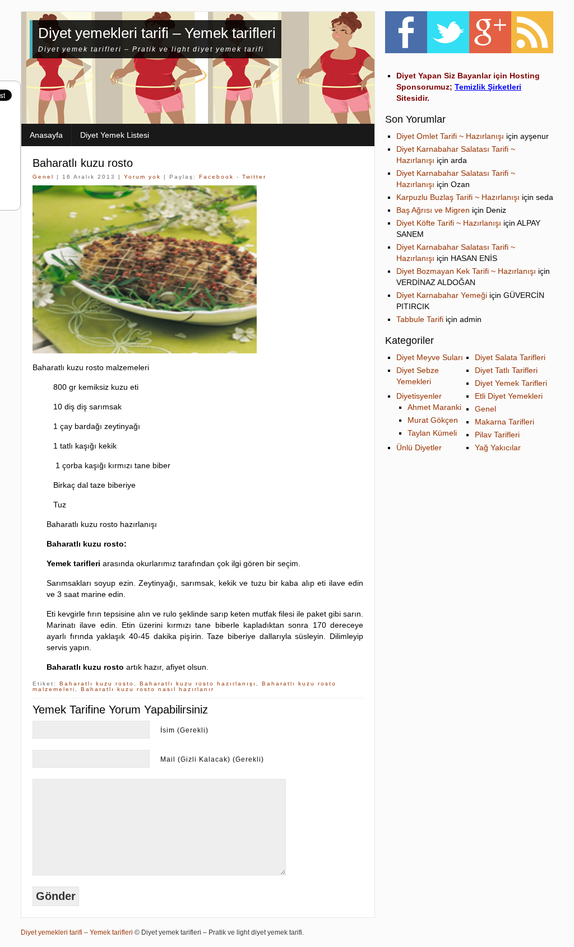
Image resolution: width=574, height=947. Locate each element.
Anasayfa (46, 134)
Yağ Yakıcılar (498, 447)
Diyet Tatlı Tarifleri (506, 370)
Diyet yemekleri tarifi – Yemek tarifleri (157, 33)
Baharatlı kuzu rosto (83, 163)
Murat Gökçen (433, 420)
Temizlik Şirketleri (488, 86)
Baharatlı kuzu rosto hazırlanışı (198, 683)
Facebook (216, 177)
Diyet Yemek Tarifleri (511, 383)
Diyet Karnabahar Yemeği (441, 295)
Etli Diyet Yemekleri (509, 395)
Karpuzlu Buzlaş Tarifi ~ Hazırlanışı (458, 197)
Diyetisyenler (419, 395)
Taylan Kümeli (432, 432)
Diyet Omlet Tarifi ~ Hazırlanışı (450, 136)
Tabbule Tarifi (419, 319)
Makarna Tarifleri (504, 421)
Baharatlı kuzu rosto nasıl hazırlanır (147, 689)
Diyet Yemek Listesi (114, 134)
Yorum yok (142, 177)
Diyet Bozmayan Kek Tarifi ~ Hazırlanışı (466, 271)
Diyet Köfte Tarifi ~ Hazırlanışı (448, 222)
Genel (43, 177)
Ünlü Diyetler (419, 447)
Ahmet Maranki (434, 407)
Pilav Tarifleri (497, 434)
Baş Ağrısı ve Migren (433, 210)
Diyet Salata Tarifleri (510, 357)
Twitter (254, 177)
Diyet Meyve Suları (429, 357)
